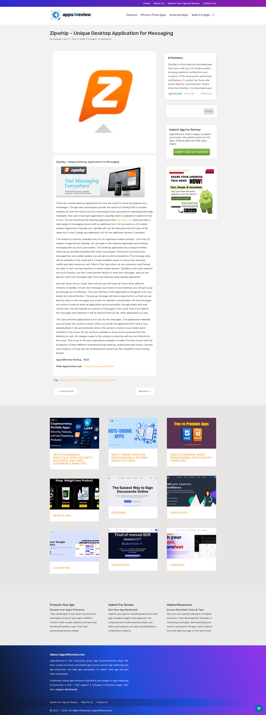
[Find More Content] (259, 708)
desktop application (71, 380)
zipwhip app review (105, 380)
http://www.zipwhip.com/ (99, 366)
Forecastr (178, 512)
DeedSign (118, 512)
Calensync (61, 568)
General (131, 15)
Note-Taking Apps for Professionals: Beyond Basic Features (129, 457)
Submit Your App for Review (184, 3)
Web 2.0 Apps (201, 15)
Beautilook (62, 515)
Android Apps (178, 15)
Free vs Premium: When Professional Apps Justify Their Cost (191, 457)
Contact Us (209, 3)
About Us (158, 3)
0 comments (104, 39)
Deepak (57, 39)
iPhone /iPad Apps (153, 15)
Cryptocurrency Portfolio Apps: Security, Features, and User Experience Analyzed (73, 459)
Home (146, 3)
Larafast (177, 565)
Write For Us (87, 702)
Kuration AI (120, 565)
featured (88, 380)
